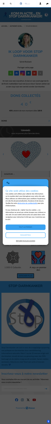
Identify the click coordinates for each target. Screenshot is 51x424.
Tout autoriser (25, 227)
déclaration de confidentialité (27, 203)
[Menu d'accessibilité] (48, 421)
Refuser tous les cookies (25, 241)
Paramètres (25, 235)
